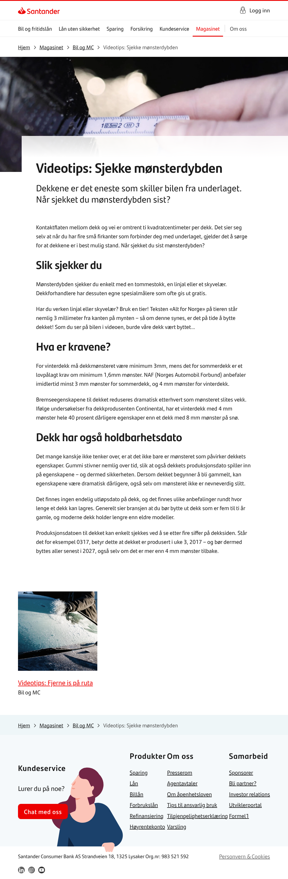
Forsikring (141, 28)
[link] (23, 10)
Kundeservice (174, 28)
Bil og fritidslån (35, 28)
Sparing (115, 28)
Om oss (238, 28)
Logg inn (259, 10)
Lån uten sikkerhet (79, 28)
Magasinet (208, 28)
